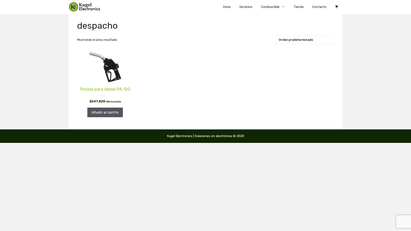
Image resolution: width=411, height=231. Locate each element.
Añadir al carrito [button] (105, 112)
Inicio (227, 7)
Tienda (298, 7)
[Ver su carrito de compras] (336, 6)
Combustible (270, 7)
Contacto (319, 7)
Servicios (245, 7)
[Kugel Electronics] (84, 7)
